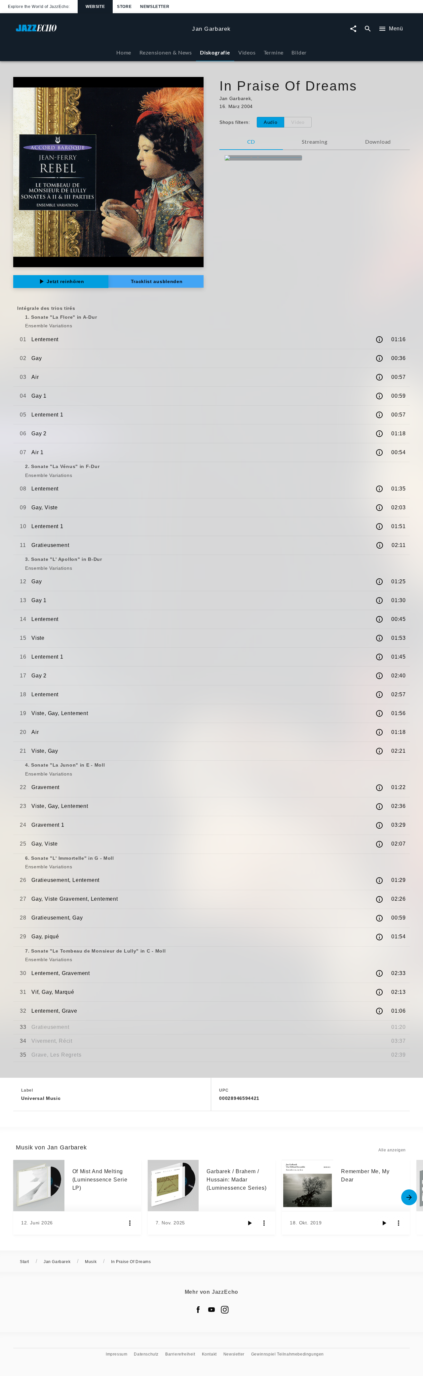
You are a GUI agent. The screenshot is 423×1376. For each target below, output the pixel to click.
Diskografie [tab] (215, 52)
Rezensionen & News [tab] (165, 52)
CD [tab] (251, 141)
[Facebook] (198, 1309)
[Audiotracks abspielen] (249, 1223)
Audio (271, 122)
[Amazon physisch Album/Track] (263, 158)
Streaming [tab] (314, 141)
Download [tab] (378, 141)
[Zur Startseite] (101, 31)
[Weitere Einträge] (409, 1197)
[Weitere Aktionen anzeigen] (129, 1223)
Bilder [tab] (299, 52)
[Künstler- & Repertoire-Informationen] (379, 339)
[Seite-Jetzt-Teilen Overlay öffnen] (353, 29)
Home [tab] (123, 52)
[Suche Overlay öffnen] (367, 29)
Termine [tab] (274, 52)
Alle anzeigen (392, 1150)
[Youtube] (211, 1309)
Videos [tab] (247, 52)
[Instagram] (224, 1309)
